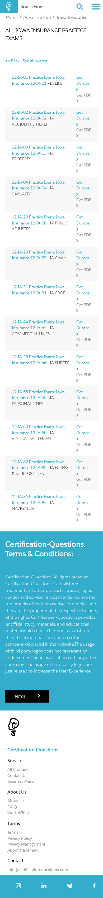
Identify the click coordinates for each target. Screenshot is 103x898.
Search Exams (33, 6)
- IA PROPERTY (38, 153)
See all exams (35, 60)
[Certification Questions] (9, 6)
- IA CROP (38, 289)
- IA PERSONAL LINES (38, 397)
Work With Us (19, 812)
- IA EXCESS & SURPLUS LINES (40, 467)
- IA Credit (39, 255)
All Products (18, 769)
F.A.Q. (12, 806)
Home (11, 17)
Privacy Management (26, 844)
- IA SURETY (40, 359)
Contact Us (17, 775)
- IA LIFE (38, 80)
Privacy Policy (19, 838)
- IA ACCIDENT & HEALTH (38, 118)
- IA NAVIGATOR (38, 502)
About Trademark (23, 850)
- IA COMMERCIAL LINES (38, 327)
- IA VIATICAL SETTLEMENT (38, 432)
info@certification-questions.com (37, 869)
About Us (15, 800)
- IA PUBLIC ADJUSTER (40, 222)
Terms (20, 696)
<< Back (12, 60)
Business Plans (20, 781)
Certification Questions (32, 750)
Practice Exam (37, 17)
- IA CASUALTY (38, 188)
